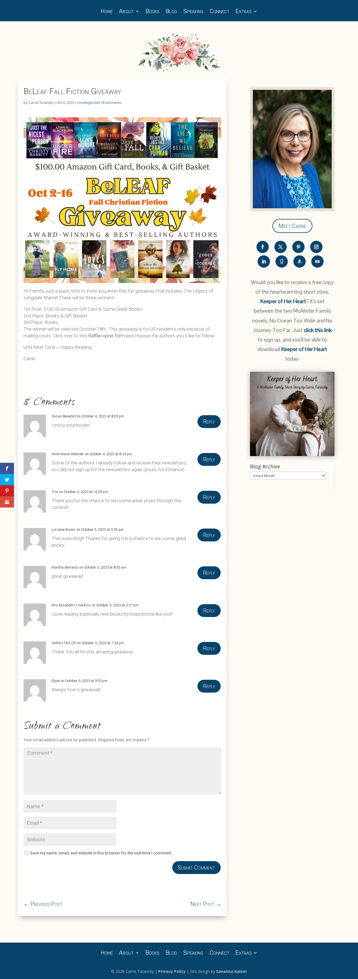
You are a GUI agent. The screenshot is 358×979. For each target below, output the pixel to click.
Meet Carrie (292, 226)
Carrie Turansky (41, 103)
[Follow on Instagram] (316, 247)
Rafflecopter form (106, 335)
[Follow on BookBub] (317, 261)
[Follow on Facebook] (262, 247)
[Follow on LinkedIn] (264, 261)
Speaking (193, 12)
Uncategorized (88, 103)
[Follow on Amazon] (299, 261)
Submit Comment (196, 867)
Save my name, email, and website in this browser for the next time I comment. (101, 853)
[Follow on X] (280, 247)
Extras (243, 12)
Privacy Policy (172, 971)
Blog (171, 12)
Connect (219, 12)
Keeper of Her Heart (283, 301)
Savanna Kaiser (231, 971)
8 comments (111, 103)
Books (152, 12)
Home (107, 12)
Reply (209, 421)
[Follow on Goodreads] (281, 261)
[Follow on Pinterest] (298, 247)
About (126, 12)
